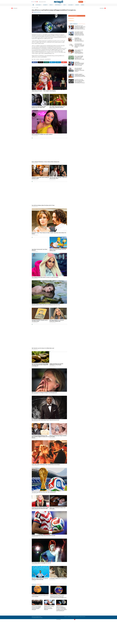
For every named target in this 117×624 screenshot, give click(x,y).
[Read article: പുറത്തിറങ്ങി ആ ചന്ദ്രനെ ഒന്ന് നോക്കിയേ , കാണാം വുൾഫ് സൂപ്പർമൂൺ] (40, 590)
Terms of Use (73, 616)
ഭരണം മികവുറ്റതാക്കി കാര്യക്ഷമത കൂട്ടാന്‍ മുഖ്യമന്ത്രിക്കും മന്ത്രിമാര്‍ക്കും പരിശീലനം (79, 70)
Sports (51, 4)
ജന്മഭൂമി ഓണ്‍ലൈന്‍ (37, 12)
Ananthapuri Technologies (39, 617)
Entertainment (58, 4)
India (45, 604)
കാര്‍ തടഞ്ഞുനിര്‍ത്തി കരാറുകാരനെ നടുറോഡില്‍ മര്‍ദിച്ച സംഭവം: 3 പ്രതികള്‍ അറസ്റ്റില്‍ (79, 45)
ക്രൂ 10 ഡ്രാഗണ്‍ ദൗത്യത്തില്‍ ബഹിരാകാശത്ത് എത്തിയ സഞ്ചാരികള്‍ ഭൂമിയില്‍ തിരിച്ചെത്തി (36, 608)
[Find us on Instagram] (33, 1)
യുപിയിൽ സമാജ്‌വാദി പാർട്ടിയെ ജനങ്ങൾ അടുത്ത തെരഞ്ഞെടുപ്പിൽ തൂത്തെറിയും (80, 75)
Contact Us (69, 616)
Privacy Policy (77, 616)
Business (82, 4)
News (35, 7)
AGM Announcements (82, 616)
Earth (34, 59)
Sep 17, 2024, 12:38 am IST (44, 12)
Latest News (38, 4)
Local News (70, 4)
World (37, 7)
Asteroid (37, 59)
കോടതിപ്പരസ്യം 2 (71, 20)
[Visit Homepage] (58, 1)
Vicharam (45, 4)
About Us (65, 616)
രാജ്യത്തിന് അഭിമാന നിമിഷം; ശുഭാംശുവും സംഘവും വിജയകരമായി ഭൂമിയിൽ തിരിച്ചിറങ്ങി (49, 608)
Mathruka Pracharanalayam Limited (36, 616)
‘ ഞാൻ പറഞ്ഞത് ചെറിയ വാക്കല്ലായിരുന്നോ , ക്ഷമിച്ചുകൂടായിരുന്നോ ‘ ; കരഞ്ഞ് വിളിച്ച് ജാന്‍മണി (79, 52)
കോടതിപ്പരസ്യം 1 (71, 18)
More (64, 4)
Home (32, 7)
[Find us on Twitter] (35, 1)
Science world (42, 59)
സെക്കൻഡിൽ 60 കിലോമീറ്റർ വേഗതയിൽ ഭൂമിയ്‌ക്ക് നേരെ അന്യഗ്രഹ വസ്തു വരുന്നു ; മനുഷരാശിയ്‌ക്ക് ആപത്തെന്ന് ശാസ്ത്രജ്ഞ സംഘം (58, 596)
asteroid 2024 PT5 (47, 59)
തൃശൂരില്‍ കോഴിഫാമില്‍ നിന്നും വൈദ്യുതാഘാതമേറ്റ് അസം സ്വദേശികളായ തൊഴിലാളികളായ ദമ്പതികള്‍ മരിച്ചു (80, 81)
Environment (59, 604)
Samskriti (77, 4)
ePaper (81, 1)
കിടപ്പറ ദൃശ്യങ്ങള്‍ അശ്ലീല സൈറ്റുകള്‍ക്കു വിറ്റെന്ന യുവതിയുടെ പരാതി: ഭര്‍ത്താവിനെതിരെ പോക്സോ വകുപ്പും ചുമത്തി (79, 58)
